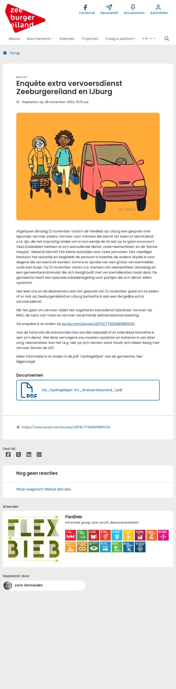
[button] (14, 38)
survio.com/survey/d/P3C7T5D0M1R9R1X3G (98, 323)
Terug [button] (14, 53)
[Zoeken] (167, 39)
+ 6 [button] (145, 38)
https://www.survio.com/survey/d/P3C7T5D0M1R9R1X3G (66, 427)
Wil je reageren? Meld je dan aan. (43, 489)
